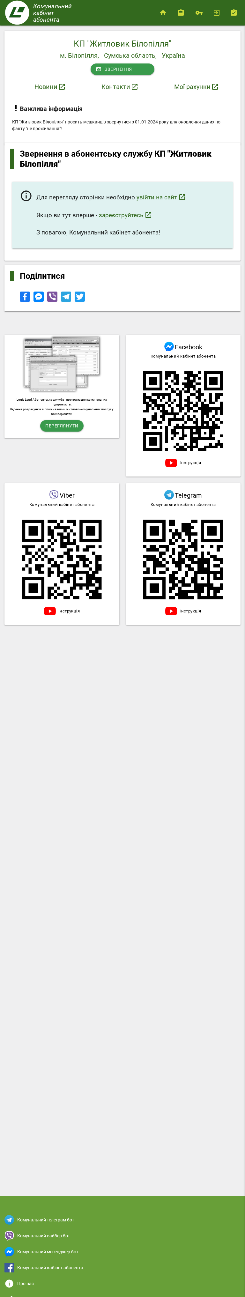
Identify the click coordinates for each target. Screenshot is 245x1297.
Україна (173, 55)
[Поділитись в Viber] (53, 300)
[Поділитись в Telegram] (66, 300)
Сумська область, (130, 55)
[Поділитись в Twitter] (79, 300)
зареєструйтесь (125, 215)
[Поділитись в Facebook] (25, 300)
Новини (45, 87)
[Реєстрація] (235, 12)
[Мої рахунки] (182, 12)
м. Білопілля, (79, 55)
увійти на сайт (161, 197)
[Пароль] (200, 12)
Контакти (115, 87)
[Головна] (164, 12)
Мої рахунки (192, 87)
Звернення (114, 69)
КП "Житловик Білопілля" (122, 43)
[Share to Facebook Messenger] (39, 300)
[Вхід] (217, 12)
